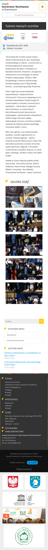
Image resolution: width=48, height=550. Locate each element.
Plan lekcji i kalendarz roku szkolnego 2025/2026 (23, 416)
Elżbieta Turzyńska (14, 48)
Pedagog (8, 390)
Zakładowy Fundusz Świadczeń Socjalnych (21, 384)
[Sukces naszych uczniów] (24, 36)
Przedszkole (11, 399)
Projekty (8, 392)
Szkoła (8, 378)
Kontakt (8, 395)
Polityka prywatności (24, 469)
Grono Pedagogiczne (13, 387)
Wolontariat (9, 421)
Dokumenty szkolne (12, 382)
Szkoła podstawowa (15, 340)
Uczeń (8, 412)
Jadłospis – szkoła (12, 423)
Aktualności (11, 334)
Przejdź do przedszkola (24, 14)
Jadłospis (8, 405)
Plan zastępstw (10, 418)
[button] (41, 321)
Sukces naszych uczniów (22, 25)
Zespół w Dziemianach (15, 6)
